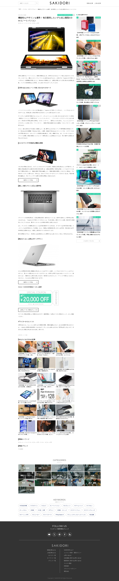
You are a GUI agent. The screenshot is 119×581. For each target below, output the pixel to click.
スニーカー (36, 514)
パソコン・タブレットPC (46, 442)
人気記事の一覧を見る (88, 241)
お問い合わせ (67, 555)
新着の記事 (90, 3)
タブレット (21, 23)
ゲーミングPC (24, 514)
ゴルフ (44, 505)
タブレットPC (35, 23)
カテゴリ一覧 (52, 555)
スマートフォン (76, 510)
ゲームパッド (79, 505)
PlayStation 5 (60, 514)
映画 (33, 510)
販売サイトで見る (28, 180)
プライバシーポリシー (70, 568)
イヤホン (90, 505)
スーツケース (48, 514)
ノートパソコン (28, 23)
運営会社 (66, 571)
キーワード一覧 (51, 558)
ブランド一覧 (52, 560)
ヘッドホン (24, 510)
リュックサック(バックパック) (76, 514)
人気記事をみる (51, 552)
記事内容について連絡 (22, 335)
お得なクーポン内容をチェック (28, 310)
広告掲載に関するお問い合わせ (72, 558)
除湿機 (92, 514)
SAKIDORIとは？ (69, 550)
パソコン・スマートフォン (65, 15)
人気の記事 (98, 3)
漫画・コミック (62, 510)
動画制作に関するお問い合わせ (72, 560)
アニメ (51, 510)
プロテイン (35, 505)
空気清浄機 (24, 505)
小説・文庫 (42, 510)
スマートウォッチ (90, 510)
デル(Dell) (20, 449)
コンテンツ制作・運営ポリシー (72, 552)
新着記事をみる (51, 550)
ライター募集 (67, 563)
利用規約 (66, 566)
